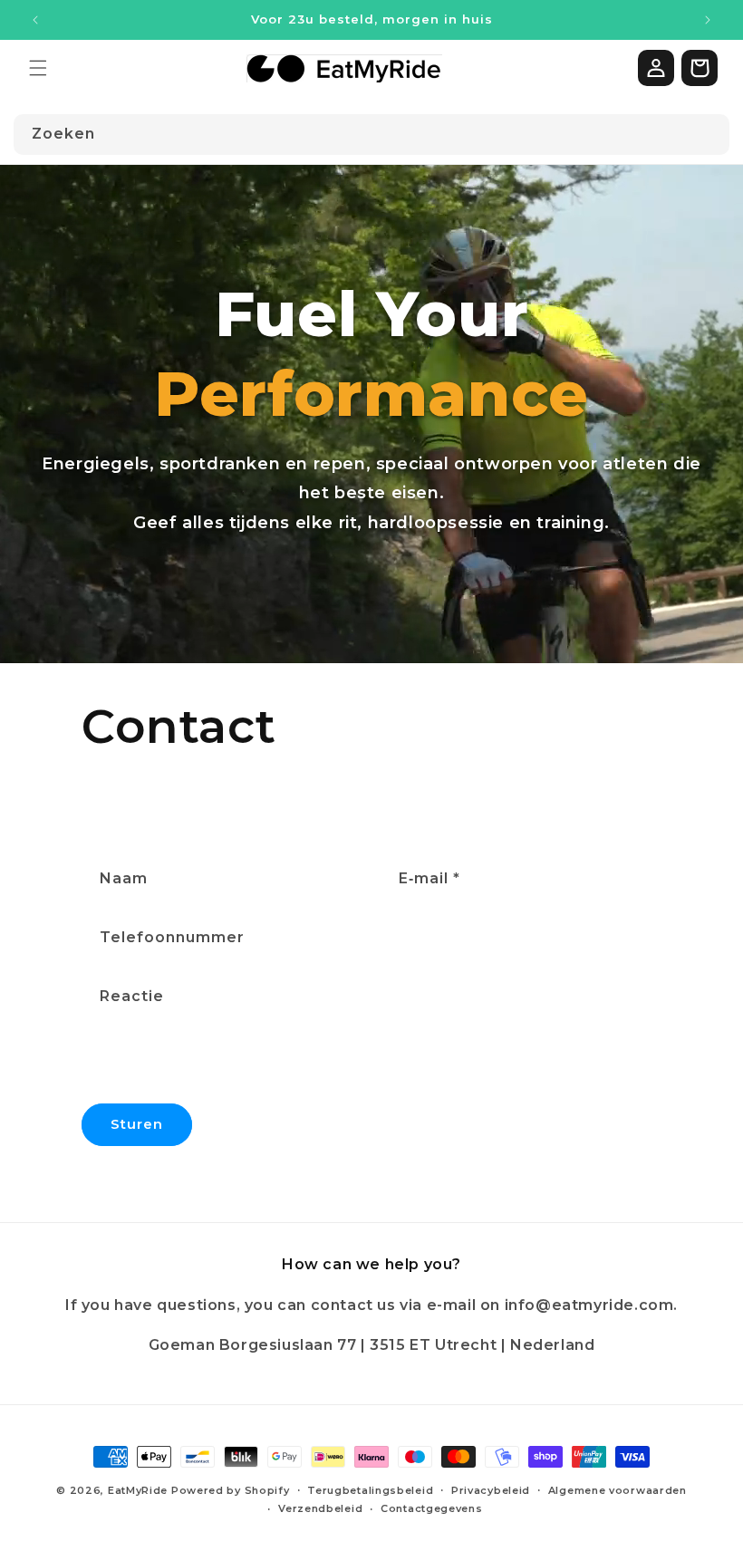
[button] (38, 68)
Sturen (137, 1123)
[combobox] (371, 134)
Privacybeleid (490, 1490)
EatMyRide (138, 1490)
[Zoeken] (709, 134)
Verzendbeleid (320, 1508)
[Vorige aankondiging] (35, 20)
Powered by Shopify (230, 1490)
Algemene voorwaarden (617, 1490)
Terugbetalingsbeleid (370, 1490)
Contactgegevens (432, 1508)
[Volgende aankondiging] (708, 20)
